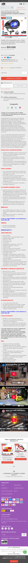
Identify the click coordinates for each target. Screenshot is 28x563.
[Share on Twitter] (16, 107)
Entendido (14, 561)
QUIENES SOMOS (18, 488)
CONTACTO (4, 488)
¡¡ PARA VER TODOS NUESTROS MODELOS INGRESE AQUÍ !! (14, 1)
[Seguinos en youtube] (9, 528)
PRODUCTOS (17, 485)
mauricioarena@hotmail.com (10, 519)
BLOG (15, 491)
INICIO (3, 485)
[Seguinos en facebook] (6, 528)
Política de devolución (6, 491)
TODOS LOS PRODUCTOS (11, 10)
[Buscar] (12, 7)
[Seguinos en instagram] (2, 528)
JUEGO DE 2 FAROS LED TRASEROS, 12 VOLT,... (7, 458)
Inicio (2, 10)
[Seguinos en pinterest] (12, 528)
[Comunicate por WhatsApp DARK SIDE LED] (25, 552)
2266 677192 (6, 516)
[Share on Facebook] (12, 107)
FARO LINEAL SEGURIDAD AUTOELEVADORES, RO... (20, 454)
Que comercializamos (6, 494)
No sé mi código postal (5, 88)
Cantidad (4, 73)
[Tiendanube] (14, 547)
